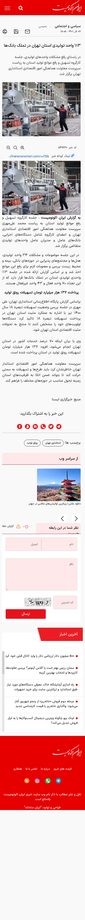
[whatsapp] (42, 426)
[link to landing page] (67, 7)
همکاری (17, 769)
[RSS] (26, 780)
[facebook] (18, 426)
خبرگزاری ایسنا (62, 399)
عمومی (42, 26)
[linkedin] (34, 426)
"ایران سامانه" (33, 807)
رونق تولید (32, 443)
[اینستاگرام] (37, 781)
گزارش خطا (8, 526)
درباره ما (45, 769)
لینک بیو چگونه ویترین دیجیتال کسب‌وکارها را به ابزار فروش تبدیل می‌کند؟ (43, 720)
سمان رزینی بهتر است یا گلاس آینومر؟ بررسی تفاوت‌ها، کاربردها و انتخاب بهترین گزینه (41, 670)
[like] (26, 527)
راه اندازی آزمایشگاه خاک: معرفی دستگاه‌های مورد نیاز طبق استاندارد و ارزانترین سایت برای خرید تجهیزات (42, 687)
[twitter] (50, 426)
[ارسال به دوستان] (27, 31)
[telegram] (61, 426)
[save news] (15, 31)
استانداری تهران (53, 443)
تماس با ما (31, 769)
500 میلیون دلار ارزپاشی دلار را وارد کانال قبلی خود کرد (39, 656)
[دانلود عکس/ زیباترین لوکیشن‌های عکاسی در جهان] (59, 485)
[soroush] (26, 426)
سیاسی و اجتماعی (68, 26)
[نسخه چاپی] (4, 31)
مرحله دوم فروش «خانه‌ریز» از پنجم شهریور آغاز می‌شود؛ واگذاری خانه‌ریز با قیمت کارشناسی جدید (46, 704)
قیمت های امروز (62, 769)
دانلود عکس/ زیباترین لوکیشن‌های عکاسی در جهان (55, 504)
